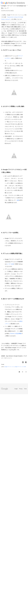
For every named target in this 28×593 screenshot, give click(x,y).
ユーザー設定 (10, 264)
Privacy (21, 388)
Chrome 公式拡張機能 (16, 333)
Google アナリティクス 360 (20, 366)
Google (16, 388)
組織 (18, 200)
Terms (25, 388)
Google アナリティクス (9, 366)
